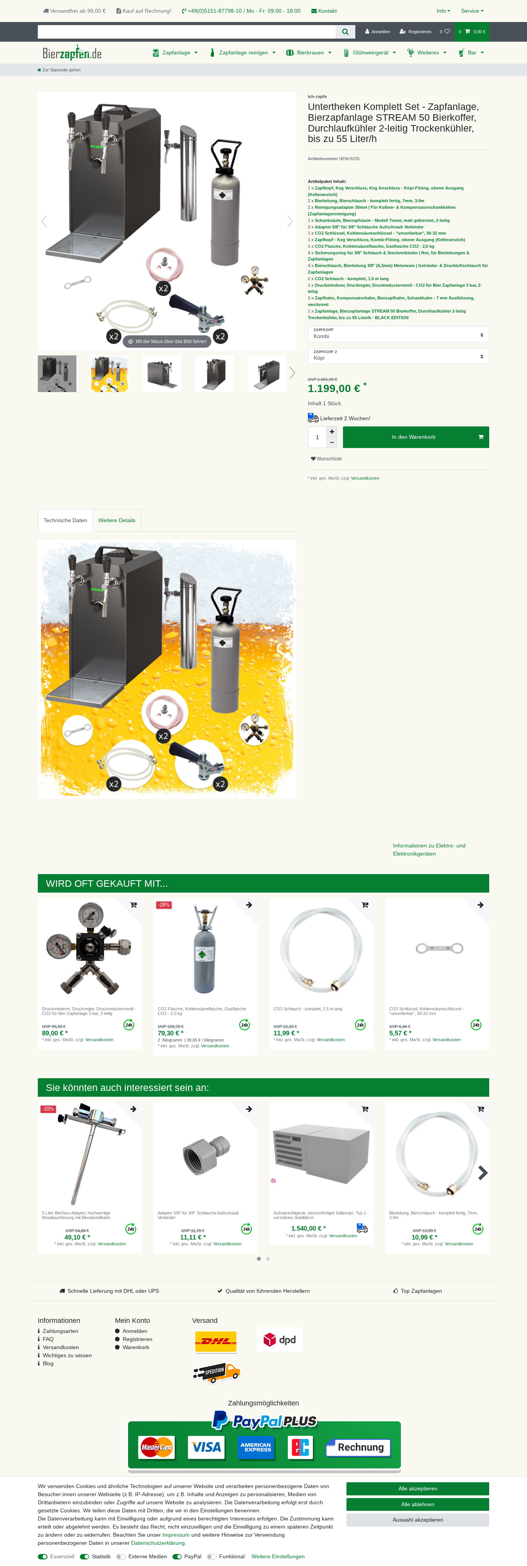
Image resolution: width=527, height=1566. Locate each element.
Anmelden (135, 1331)
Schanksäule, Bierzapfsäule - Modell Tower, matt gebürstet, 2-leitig (382, 220)
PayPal (192, 1556)
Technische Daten (65, 520)
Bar (473, 52)
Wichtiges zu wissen (67, 1355)
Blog (48, 1363)
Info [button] (441, 11)
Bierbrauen (311, 52)
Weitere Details (116, 520)
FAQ (48, 1339)
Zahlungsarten (60, 1331)
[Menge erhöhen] (331, 431)
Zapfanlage (177, 52)
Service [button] (470, 11)
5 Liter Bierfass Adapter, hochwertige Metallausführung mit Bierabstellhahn (76, 1215)
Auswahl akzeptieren (418, 1520)
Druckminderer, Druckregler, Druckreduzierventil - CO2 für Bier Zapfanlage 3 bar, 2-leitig (89, 1011)
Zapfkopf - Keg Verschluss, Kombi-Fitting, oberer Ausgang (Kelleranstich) (390, 239)
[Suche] (345, 32)
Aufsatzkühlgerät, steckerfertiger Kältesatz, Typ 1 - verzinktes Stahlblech (321, 1215)
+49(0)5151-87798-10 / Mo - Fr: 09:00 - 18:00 (243, 11)
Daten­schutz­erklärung (158, 1543)
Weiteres (429, 52)
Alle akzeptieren (418, 1488)
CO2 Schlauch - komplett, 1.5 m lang (352, 278)
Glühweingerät (371, 52)
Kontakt (327, 11)
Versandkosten (364, 478)
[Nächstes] (290, 221)
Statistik (101, 1556)
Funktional (232, 1556)
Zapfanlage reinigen (244, 52)
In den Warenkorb (414, 437)
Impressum (176, 1535)
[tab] (65, 520)
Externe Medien (147, 1556)
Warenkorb (136, 1347)
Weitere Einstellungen (278, 1556)
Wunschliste (329, 459)
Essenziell (62, 1556)
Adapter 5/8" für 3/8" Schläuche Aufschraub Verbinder (369, 227)
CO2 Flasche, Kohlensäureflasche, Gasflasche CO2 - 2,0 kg (374, 246)
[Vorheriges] (44, 221)
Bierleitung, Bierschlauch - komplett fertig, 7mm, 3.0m (369, 200)
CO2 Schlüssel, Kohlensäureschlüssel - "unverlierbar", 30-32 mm (380, 233)
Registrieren (137, 1339)
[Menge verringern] (331, 442)
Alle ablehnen (417, 1504)
